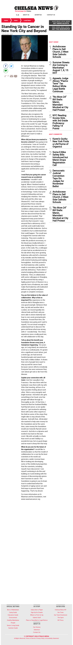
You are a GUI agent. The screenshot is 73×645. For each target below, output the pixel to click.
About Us (26, 15)
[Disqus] (24, 527)
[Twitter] (11, 66)
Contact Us (51, 15)
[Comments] (5, 70)
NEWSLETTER (56, 2)
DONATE (67, 2)
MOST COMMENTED (55, 134)
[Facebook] (5, 66)
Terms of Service (31, 638)
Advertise (38, 15)
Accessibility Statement (52, 638)
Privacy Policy (40, 638)
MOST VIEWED (53, 42)
